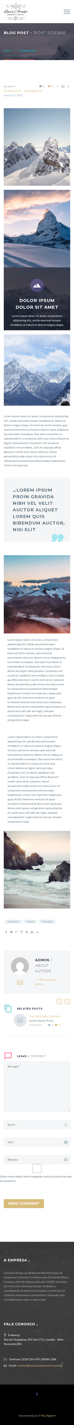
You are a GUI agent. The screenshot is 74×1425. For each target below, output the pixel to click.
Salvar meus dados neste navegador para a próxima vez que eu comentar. (36, 1179)
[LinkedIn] (32, 932)
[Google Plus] (16, 932)
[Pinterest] (21, 932)
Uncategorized (33, 91)
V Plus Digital (46, 1415)
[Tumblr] (27, 932)
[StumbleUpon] (37, 932)
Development (12, 91)
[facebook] (37, 1394)
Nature (30, 921)
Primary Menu (67, 11)
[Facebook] (6, 932)
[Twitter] (11, 932)
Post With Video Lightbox (44, 1016)
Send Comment (24, 1203)
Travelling (47, 921)
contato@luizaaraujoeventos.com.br (39, 1365)
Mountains (13, 921)
